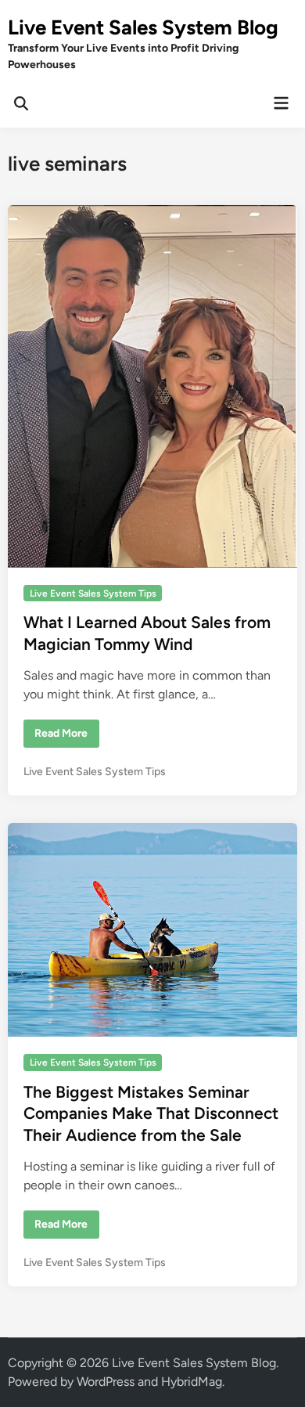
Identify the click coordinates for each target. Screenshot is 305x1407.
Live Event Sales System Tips (93, 593)
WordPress (106, 1381)
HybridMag (191, 1381)
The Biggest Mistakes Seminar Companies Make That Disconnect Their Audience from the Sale (150, 1113)
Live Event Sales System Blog (143, 27)
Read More (61, 737)
